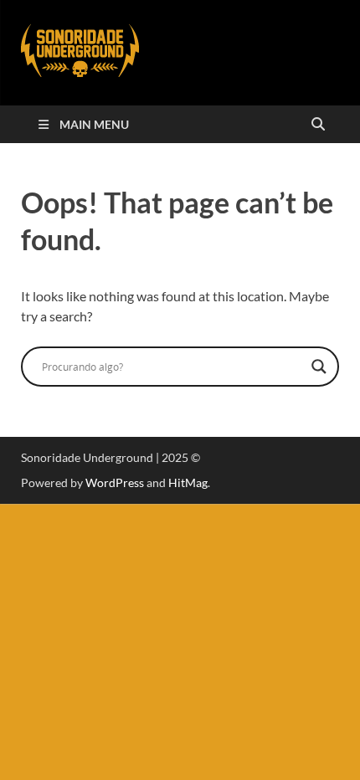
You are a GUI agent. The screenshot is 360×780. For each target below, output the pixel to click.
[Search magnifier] (319, 366)
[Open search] (318, 124)
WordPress (114, 482)
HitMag (188, 482)
